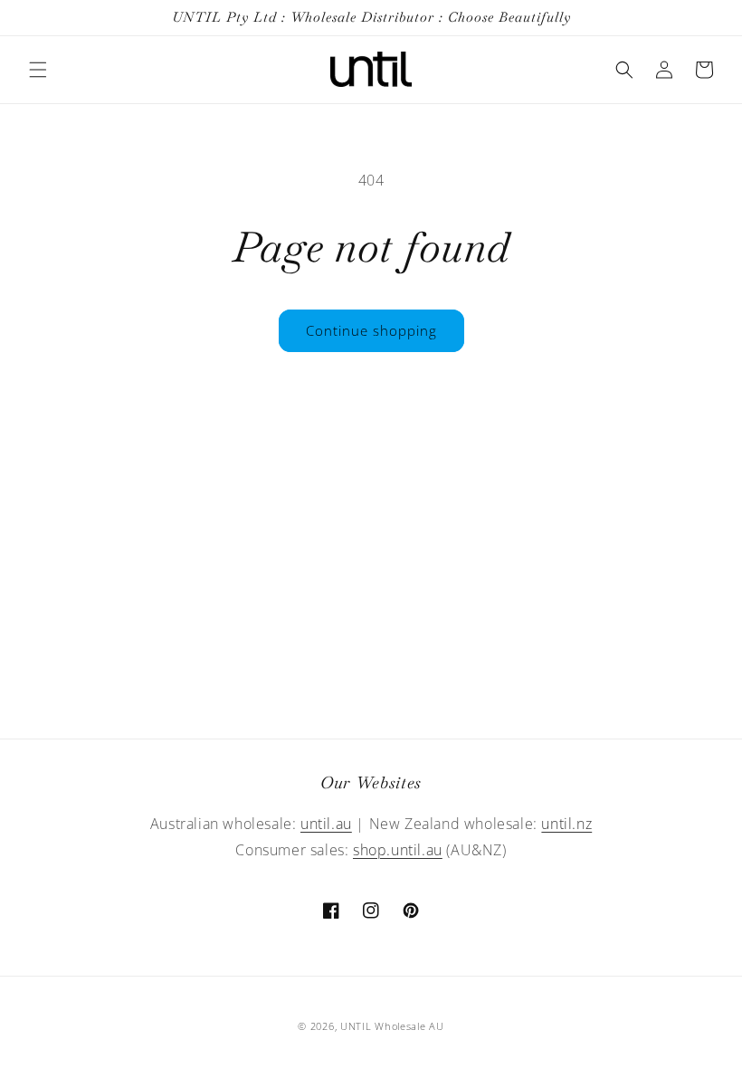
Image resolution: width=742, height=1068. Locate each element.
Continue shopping (371, 330)
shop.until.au (397, 850)
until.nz (566, 824)
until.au (326, 824)
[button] (38, 70)
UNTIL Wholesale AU (392, 1026)
